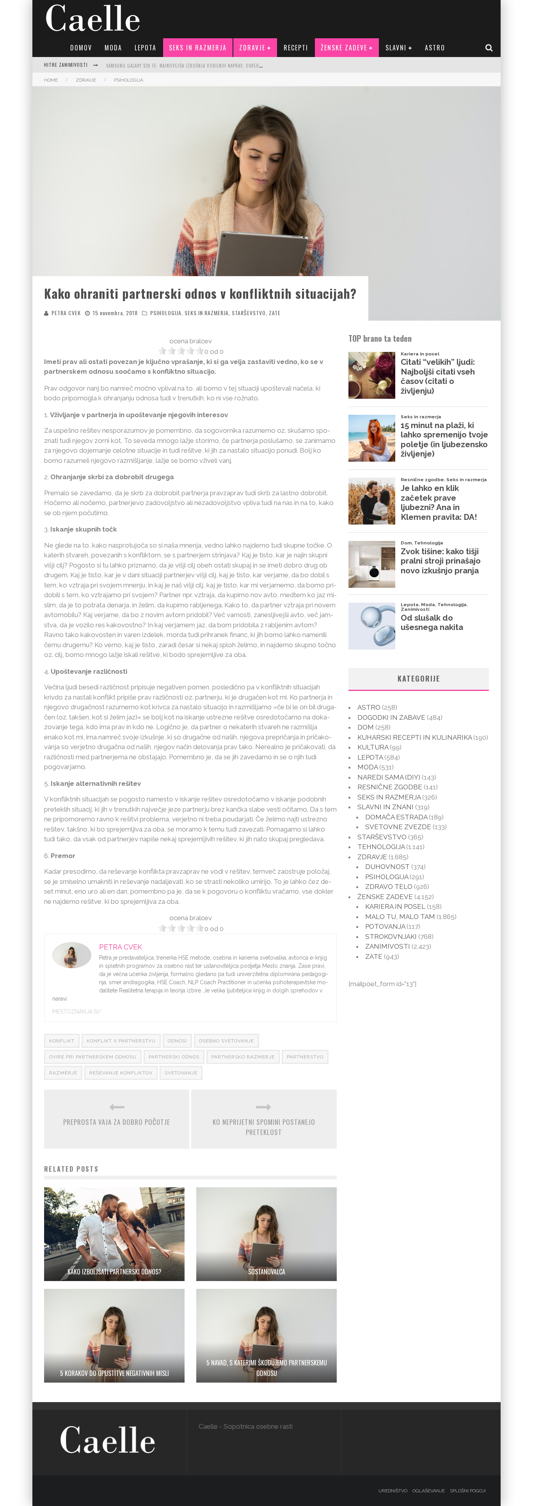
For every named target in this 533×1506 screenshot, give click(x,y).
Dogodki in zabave (391, 717)
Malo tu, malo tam (400, 917)
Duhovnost (387, 867)
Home (51, 80)
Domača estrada (396, 817)
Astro (435, 47)
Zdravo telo (388, 886)
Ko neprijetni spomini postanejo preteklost (264, 1127)
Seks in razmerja (198, 47)
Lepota (145, 47)
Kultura (372, 747)
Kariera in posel (395, 906)
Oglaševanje (428, 1491)
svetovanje (181, 1073)
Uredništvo (392, 1491)
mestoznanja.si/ (76, 1011)
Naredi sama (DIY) (388, 777)
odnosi (177, 1041)
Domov (81, 47)
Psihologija (165, 313)
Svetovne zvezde (398, 827)
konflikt (62, 1041)
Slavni (396, 47)
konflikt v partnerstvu (121, 1041)
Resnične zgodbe (389, 787)
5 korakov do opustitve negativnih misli (114, 1373)
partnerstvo (305, 1057)
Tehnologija (381, 847)
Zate (275, 313)
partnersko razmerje (243, 1057)
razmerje (63, 1073)
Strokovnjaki (391, 936)
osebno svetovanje (226, 1041)
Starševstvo (249, 313)
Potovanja (385, 926)
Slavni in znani (385, 807)
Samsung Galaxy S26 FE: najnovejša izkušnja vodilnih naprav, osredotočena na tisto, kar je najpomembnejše (230, 65)
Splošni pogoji (468, 1491)
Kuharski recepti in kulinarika (414, 737)
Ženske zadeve (344, 47)
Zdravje (252, 47)
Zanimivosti (387, 946)
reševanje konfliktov (121, 1073)
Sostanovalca (266, 1271)
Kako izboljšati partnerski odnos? (115, 1271)
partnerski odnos (174, 1057)
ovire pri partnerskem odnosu (93, 1057)
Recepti (296, 47)
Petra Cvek (66, 313)
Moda (113, 47)
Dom (365, 727)
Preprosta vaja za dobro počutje (116, 1122)
